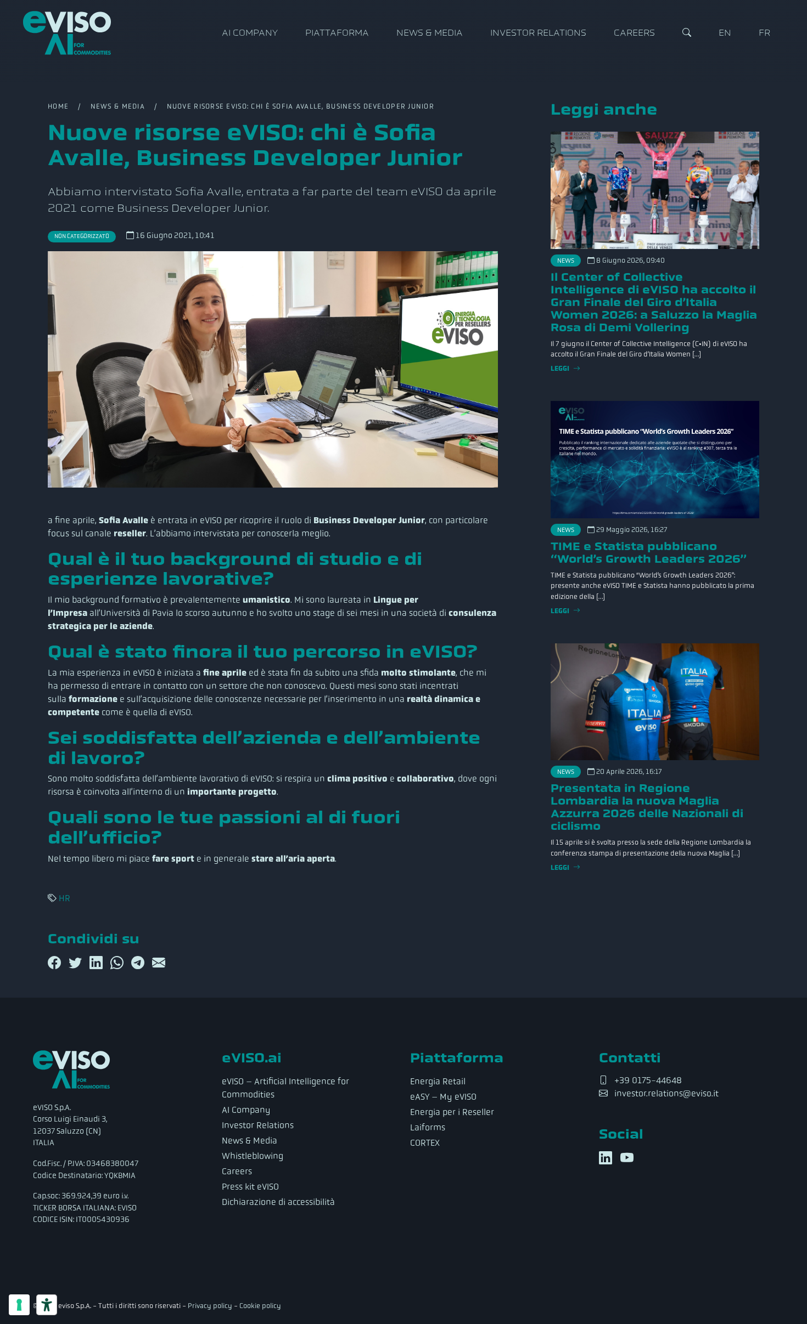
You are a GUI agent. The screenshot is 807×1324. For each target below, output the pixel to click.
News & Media (429, 33)
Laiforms (427, 1127)
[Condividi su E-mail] (158, 963)
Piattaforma (337, 33)
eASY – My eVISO (443, 1096)
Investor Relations (538, 33)
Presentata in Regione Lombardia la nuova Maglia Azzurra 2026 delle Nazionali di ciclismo (647, 807)
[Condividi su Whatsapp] (118, 963)
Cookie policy (260, 1306)
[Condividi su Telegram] (139, 963)
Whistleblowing (252, 1156)
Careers (634, 33)
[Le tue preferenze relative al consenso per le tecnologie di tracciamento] (19, 1304)
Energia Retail (438, 1081)
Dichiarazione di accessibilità (278, 1202)
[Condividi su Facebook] (56, 963)
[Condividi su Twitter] (77, 963)
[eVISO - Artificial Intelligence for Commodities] (67, 33)
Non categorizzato (81, 236)
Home (58, 106)
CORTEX (425, 1143)
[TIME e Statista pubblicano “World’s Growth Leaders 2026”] (655, 459)
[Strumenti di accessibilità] (46, 1304)
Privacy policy (210, 1306)
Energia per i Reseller (452, 1112)
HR (64, 898)
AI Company (250, 33)
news (565, 260)
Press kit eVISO (250, 1186)
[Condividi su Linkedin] (97, 963)
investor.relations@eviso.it (666, 1093)
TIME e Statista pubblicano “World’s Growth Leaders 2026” (649, 552)
